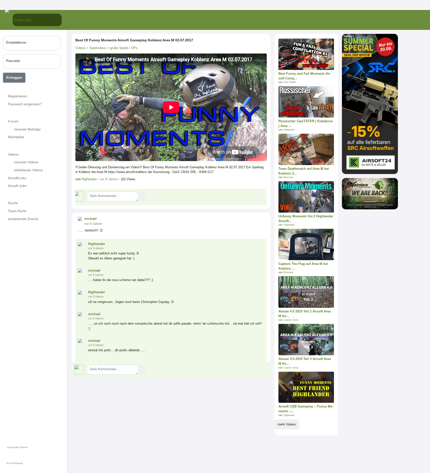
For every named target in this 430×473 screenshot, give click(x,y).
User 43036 (290, 82)
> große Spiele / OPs (122, 48)
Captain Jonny (291, 320)
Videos (80, 48)
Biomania (288, 177)
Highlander (90, 179)
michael (90, 219)
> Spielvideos (95, 48)
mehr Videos (287, 424)
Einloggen (14, 77)
